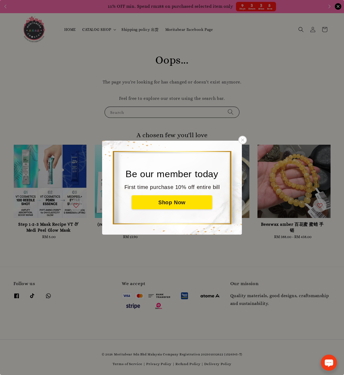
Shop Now (172, 202)
